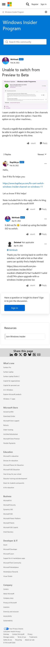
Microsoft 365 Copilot (10, 527)
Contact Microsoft (18, 634)
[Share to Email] (38, 354)
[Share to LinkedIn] (11, 354)
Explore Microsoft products (12, 394)
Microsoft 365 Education (11, 469)
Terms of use (22, 637)
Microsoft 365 (8, 514)
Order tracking (8, 430)
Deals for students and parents (13, 483)
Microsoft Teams (8, 523)
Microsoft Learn (8, 554)
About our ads (29, 640)
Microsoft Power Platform (11, 518)
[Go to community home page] (10, 4)
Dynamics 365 (8, 509)
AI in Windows (8, 390)
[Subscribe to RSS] (34, 354)
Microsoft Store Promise (11, 439)
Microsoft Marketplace (11, 567)
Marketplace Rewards (10, 572)
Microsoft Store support (11, 421)
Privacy (30, 634)
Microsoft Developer (10, 549)
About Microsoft (8, 594)
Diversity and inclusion (11, 612)
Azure (5, 545)
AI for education (8, 487)
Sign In (44, 4)
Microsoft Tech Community (12, 563)
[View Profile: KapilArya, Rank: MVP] (5, 163)
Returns (6, 425)
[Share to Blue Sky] (29, 354)
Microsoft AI (7, 500)
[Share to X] (20, 354)
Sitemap (6, 634)
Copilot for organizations (11, 381)
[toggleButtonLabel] (46, 12)
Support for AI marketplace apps (14, 558)
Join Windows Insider (15, 336)
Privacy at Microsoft (10, 603)
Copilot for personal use (11, 385)
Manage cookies (8, 637)
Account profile (8, 412)
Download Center (9, 416)
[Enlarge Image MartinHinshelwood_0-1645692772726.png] (25, 94)
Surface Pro (7, 367)
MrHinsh (14, 59)
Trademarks (33, 637)
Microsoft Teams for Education (13, 465)
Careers (6, 589)
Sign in (14, 307)
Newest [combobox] (42, 154)
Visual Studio (7, 576)
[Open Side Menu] (4, 4)
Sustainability (7, 620)
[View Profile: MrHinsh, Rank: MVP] (5, 60)
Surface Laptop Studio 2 (11, 376)
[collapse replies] (25, 160)
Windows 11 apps (9, 399)
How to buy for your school (12, 474)
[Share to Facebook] (15, 354)
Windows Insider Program (14, 12)
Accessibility (7, 616)
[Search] (27, 4)
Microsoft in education (10, 456)
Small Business (8, 532)
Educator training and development (15, 478)
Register (35, 4)
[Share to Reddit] (25, 354)
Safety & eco (7, 640)
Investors (6, 607)
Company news (8, 598)
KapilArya (14, 162)
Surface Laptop (8, 372)
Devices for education (10, 460)
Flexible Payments (9, 443)
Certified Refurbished (10, 434)
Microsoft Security (9, 505)
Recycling (18, 640)
